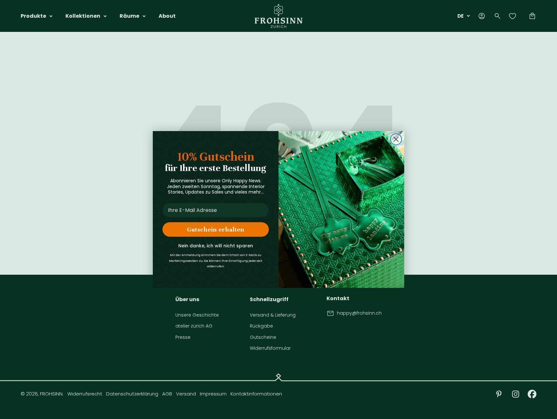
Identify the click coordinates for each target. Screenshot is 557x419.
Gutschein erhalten (215, 229)
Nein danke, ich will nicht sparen (215, 246)
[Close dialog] (396, 139)
